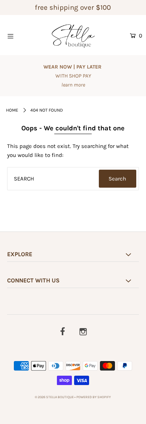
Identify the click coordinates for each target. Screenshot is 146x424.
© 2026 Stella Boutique (54, 397)
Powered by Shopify (93, 397)
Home (12, 110)
